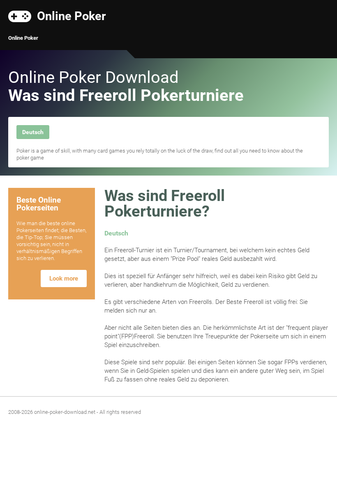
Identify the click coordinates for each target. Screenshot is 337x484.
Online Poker (71, 15)
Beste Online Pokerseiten (38, 204)
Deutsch (33, 132)
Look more (63, 278)
